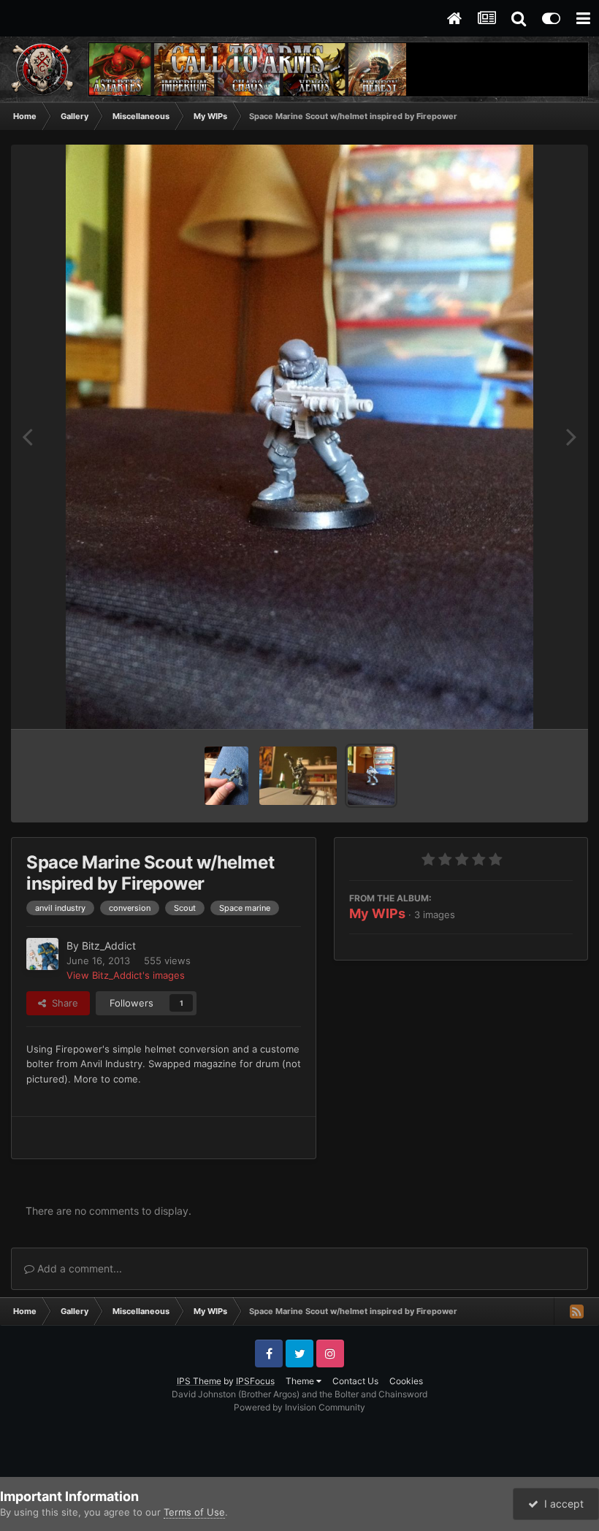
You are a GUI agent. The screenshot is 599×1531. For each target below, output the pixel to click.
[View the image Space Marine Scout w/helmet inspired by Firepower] (371, 776)
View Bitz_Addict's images (125, 975)
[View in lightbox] (299, 437)
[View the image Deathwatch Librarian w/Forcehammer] (298, 776)
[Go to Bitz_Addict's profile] (42, 954)
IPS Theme (199, 1380)
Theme (301, 1380)
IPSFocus (255, 1380)
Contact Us (355, 1380)
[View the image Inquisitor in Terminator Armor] (226, 776)
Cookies (406, 1380)
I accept (561, 1503)
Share (62, 1003)
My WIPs (377, 913)
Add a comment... (78, 1268)
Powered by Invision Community (299, 1407)
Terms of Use (194, 1512)
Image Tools (528, 703)
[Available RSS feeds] (576, 1311)
